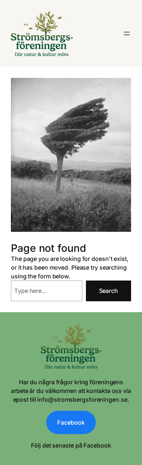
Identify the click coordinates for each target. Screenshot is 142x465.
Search (108, 290)
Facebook (70, 422)
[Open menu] (126, 33)
